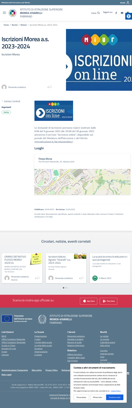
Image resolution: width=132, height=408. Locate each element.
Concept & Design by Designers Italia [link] (66, 398)
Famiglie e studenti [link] (75, 339)
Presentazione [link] (40, 336)
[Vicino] (124, 365)
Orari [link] (102, 356)
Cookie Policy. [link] (116, 390)
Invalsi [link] (4, 351)
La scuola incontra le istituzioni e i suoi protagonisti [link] (109, 258)
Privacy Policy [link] (106, 362)
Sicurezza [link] (38, 348)
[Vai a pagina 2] (66, 288)
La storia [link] (38, 354)
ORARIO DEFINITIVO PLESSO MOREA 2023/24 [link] (15, 260)
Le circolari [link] (104, 339)
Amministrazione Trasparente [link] (15, 370)
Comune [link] (5, 354)
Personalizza (81, 397)
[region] (98, 383)
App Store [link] (91, 301)
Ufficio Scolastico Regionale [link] (13, 339)
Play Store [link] (110, 301)
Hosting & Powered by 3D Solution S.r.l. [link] (66, 394)
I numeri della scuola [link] (43, 342)
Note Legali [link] (6, 374)
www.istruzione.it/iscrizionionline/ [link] (53, 141)
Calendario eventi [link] (107, 342)
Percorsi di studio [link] (74, 342)
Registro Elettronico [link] (75, 345)
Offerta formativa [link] (74, 354)
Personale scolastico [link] (76, 336)
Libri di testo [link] (72, 360)
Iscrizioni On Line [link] (9, 348)
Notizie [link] (6, 112)
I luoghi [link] (37, 339)
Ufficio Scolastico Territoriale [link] (13, 342)
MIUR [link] (4, 336)
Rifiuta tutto (97, 397)
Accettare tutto (114, 397)
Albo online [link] (105, 345)
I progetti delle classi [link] (76, 357)
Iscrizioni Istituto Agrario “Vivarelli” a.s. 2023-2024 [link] (59, 260)
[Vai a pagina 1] (63, 288)
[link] (128, 16)
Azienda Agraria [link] (107, 353)
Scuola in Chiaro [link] (8, 345)
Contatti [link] (103, 359)
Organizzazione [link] (40, 351)
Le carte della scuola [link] (43, 345)
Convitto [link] (104, 350)
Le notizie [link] (104, 336)
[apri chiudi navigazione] (4, 13)
